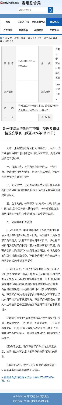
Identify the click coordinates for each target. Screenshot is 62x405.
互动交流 (38, 30)
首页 (8, 22)
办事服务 (7, 30)
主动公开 (37, 38)
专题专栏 (54, 30)
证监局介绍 (23, 22)
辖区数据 (23, 30)
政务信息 (54, 22)
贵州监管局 (31, 3)
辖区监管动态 (38, 22)
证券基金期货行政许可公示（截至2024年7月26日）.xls (27, 379)
